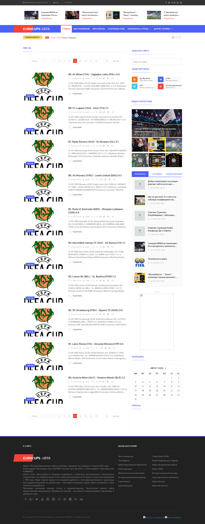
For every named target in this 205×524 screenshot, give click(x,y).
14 (91, 61)
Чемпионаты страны (137, 29)
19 (107, 61)
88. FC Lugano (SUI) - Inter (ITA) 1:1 (88, 107)
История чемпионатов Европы (132, 477)
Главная (66, 29)
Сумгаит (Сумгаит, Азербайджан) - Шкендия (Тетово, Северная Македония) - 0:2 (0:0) (161, 213)
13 (85, 61)
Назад (34, 61)
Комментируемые (174, 174)
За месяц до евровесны (169, 13)
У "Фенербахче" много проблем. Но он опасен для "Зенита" (131, 13)
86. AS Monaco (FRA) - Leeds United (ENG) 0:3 (95, 175)
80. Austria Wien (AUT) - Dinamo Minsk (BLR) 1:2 (96, 377)
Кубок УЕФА (157, 469)
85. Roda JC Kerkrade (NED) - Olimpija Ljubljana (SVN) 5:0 (95, 210)
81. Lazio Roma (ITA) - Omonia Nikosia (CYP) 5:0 (95, 343)
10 (70, 61)
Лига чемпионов (81, 29)
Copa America (124, 481)
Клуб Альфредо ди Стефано (165, 460)
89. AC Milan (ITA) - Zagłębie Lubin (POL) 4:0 (94, 74)
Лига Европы (98, 29)
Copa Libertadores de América (165, 477)
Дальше (116, 61)
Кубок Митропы (125, 485)
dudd (87, 78)
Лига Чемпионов (125, 456)
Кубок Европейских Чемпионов (132, 464)
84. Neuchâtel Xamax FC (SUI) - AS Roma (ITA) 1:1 (96, 242)
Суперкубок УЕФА (116, 29)
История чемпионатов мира (165, 473)
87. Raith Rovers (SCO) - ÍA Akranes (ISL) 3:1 (93, 141)
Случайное (157, 174)
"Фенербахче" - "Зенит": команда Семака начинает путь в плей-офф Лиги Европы (90, 13)
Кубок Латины (158, 481)
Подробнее (46, 18)
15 (96, 61)
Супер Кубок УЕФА (160, 456)
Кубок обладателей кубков (164, 464)
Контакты (68, 2)
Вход (57, 2)
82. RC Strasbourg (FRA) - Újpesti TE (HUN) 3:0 (95, 310)
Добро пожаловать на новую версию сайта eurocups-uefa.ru (163, 182)
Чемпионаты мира (157, 259)
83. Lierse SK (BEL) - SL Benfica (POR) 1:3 (92, 276)
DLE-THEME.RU (67, 517)
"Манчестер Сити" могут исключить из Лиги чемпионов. (49, 13)
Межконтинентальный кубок (131, 473)
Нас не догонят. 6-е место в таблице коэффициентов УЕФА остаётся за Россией (162, 198)
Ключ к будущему (70, 38)
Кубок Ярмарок (125, 469)
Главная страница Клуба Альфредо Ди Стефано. (160, 229)
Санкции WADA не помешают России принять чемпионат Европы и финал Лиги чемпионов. (162, 244)
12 (80, 61)
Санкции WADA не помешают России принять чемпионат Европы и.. (155, 130)
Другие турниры (162, 29)
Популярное (140, 174)
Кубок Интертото (160, 485)
